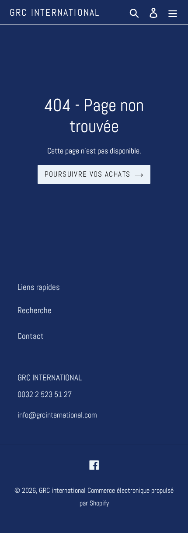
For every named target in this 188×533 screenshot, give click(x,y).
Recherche (34, 310)
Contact (30, 336)
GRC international (55, 12)
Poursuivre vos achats (88, 174)
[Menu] (172, 12)
